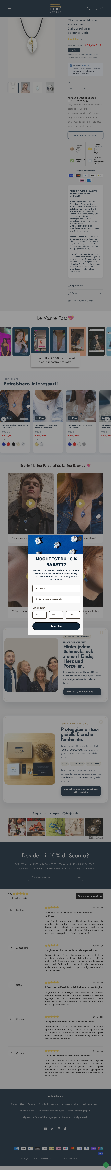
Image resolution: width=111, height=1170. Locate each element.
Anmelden (56, 626)
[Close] (79, 538)
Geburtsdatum (39, 608)
